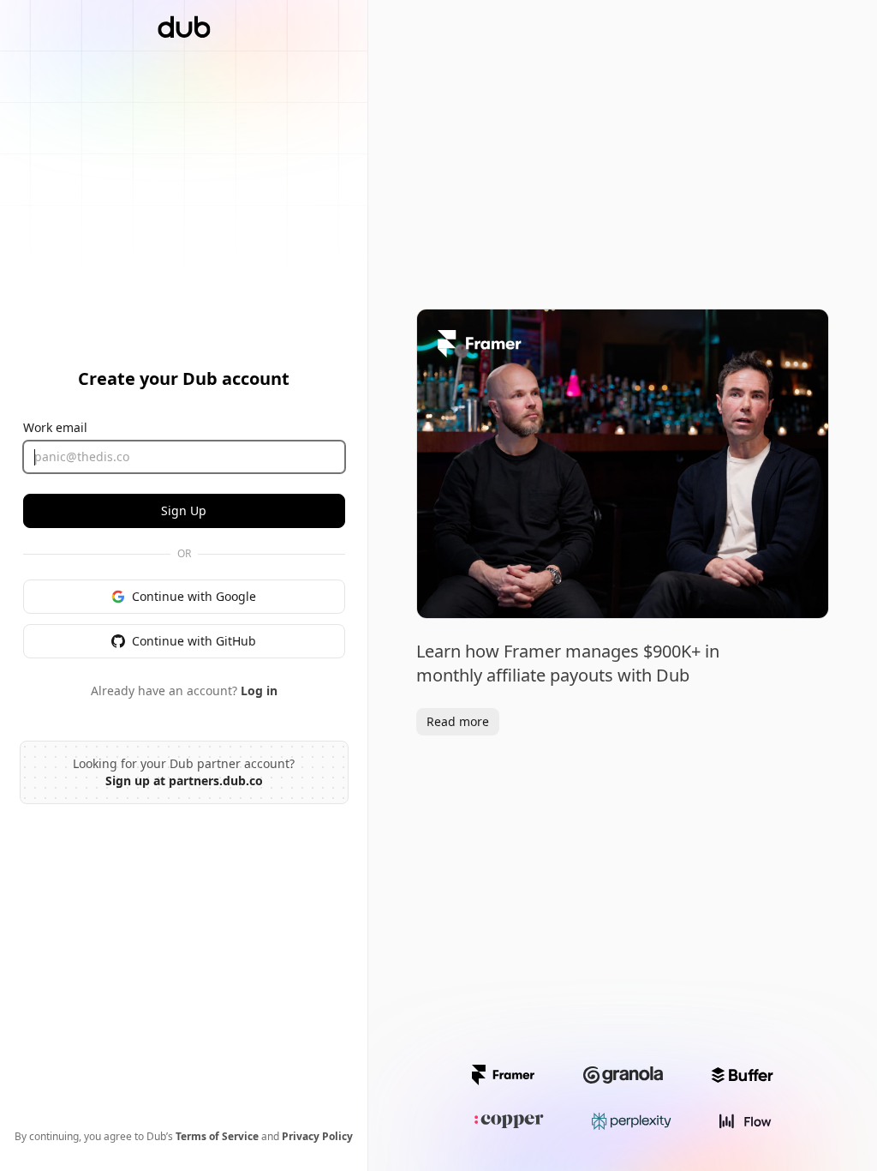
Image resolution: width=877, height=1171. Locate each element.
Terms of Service (217, 1136)
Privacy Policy (317, 1136)
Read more (458, 721)
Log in (259, 690)
